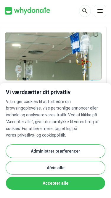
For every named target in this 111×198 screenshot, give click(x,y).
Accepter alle (55, 183)
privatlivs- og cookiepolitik (41, 135)
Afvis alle (56, 167)
